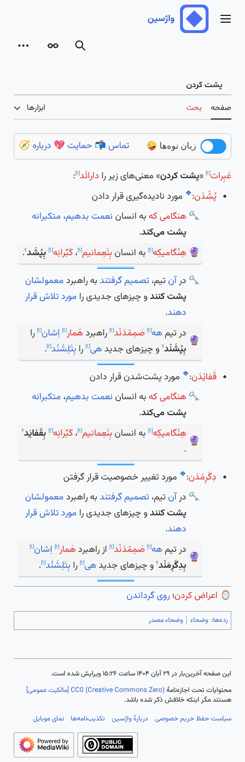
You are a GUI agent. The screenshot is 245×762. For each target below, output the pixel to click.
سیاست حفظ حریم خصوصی (193, 719)
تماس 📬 (112, 146)
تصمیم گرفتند (124, 281)
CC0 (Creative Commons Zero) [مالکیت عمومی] (95, 690)
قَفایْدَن (204, 377)
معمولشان (44, 281)
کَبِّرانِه (63, 253)
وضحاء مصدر (166, 620)
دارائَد (89, 176)
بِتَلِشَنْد (63, 349)
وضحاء (199, 620)
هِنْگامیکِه (169, 253)
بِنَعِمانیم (97, 253)
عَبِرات (220, 176)
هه (157, 333)
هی (96, 349)
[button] (225, 18)
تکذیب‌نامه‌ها (88, 719)
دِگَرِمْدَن (203, 477)
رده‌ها (220, 620)
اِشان (51, 333)
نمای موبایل (48, 719)
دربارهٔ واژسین (130, 719)
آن (172, 281)
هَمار (75, 333)
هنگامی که (167, 217)
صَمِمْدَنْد (129, 333)
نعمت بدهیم (89, 217)
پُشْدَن (205, 197)
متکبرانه (46, 217)
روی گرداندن (148, 596)
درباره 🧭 (35, 146)
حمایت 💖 (73, 146)
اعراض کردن (196, 596)
